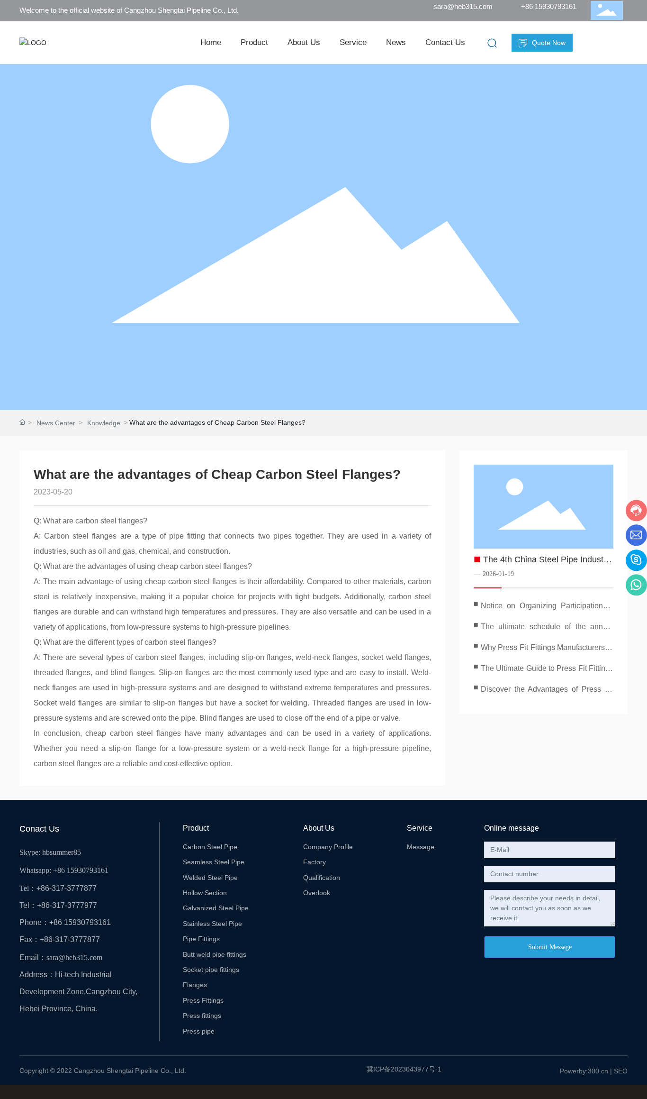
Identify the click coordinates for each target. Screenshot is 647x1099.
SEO (621, 1071)
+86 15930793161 (548, 6)
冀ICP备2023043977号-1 (404, 1069)
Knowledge (103, 423)
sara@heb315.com (463, 6)
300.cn (598, 1071)
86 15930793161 (82, 870)
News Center (55, 423)
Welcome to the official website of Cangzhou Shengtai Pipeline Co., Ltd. (129, 10)
